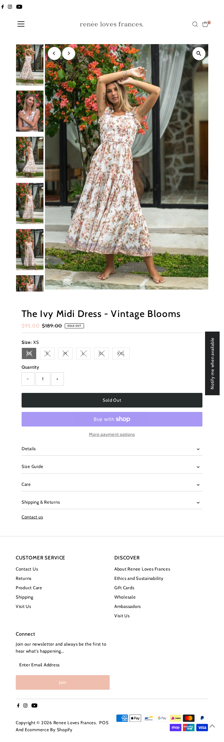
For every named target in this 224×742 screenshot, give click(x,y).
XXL (123, 354)
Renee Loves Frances (74, 722)
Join (62, 682)
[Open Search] (195, 24)
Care (26, 484)
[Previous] (54, 53)
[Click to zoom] (198, 53)
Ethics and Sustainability (139, 578)
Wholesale (125, 597)
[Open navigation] (21, 24)
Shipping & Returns (41, 502)
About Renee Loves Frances (142, 569)
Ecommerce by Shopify (49, 729)
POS (103, 722)
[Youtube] (19, 7)
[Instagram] (9, 7)
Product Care (29, 587)
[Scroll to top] (212, 726)
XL (104, 354)
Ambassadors (127, 606)
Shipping (24, 597)
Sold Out (112, 400)
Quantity (30, 367)
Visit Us (23, 606)
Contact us (32, 517)
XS (31, 354)
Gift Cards (124, 587)
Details (29, 448)
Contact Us (27, 569)
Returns (24, 578)
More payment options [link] (112, 434)
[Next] (68, 53)
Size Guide (32, 466)
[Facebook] (2, 7)
